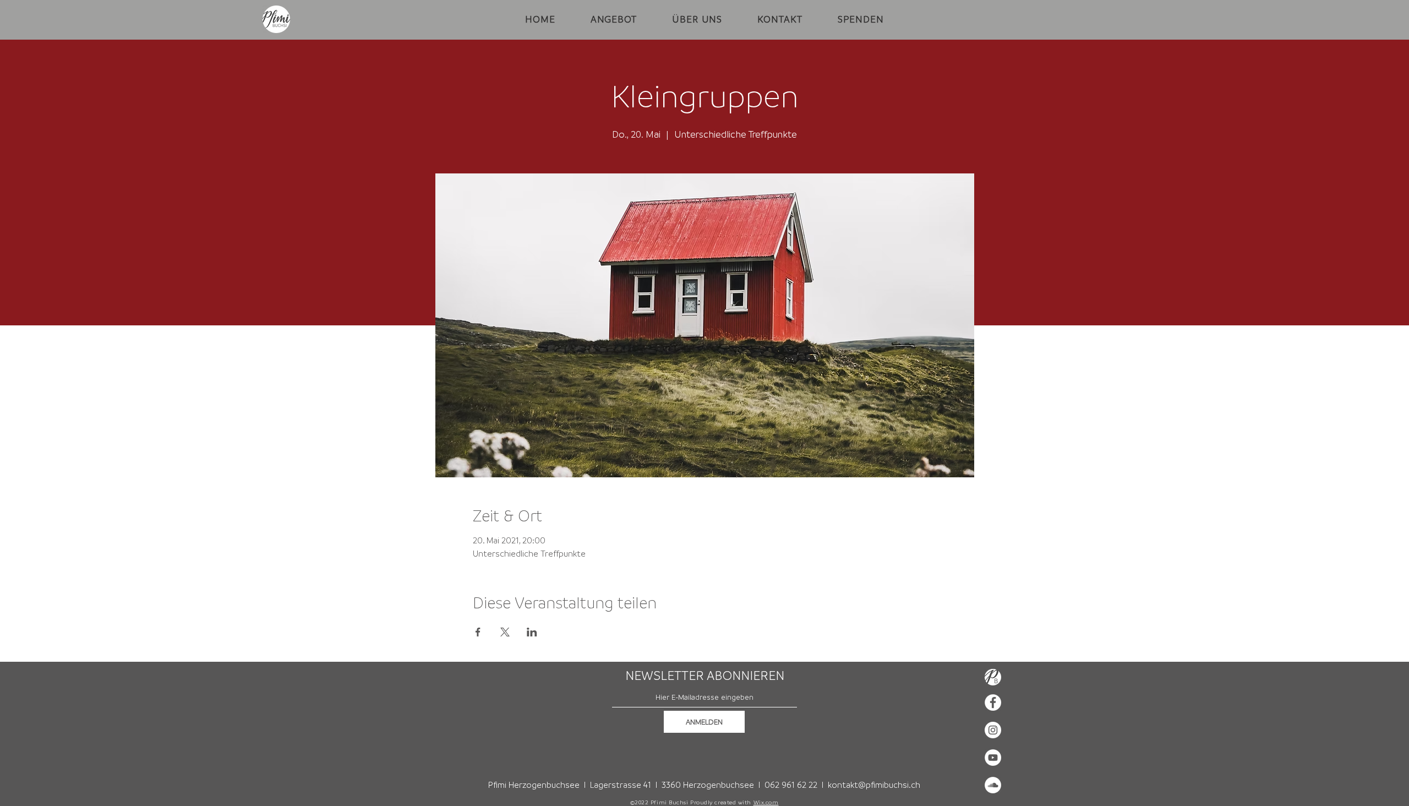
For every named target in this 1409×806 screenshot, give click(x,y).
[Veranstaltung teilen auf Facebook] (478, 632)
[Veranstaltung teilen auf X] (505, 632)
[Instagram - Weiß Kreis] (993, 730)
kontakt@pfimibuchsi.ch (874, 784)
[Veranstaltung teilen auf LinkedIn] (532, 632)
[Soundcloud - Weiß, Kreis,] (993, 785)
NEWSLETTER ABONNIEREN (704, 675)
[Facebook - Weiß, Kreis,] (993, 702)
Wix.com (766, 802)
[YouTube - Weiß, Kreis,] (993, 757)
